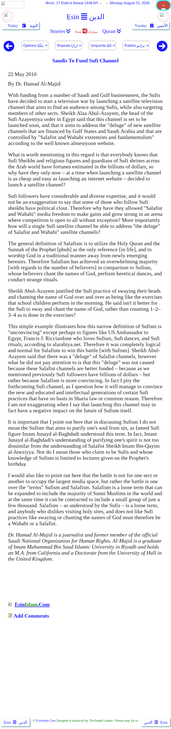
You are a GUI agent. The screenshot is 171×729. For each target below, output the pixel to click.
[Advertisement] (85, 670)
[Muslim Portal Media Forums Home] (163, 9)
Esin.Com (32, 604)
